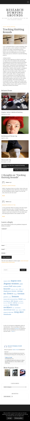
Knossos (16, 301)
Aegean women (11, 283)
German (20, 294)
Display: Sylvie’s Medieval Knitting (11, 112)
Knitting (13, 26)
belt (10, 286)
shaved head (7, 310)
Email (3, 249)
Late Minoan (21, 301)
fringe (15, 293)
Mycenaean (14, 305)
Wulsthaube (7, 314)
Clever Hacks (6, 26)
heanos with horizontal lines (11, 299)
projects (17, 328)
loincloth (10, 302)
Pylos (13, 307)
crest (23, 289)
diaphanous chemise (10, 291)
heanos (15, 296)
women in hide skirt (8, 312)
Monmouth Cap (6, 160)
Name (3, 245)
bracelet (7, 289)
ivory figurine (7, 301)
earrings (20, 291)
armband (6, 286)
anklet (21, 284)
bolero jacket (17, 286)
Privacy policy (18, 418)
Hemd (20, 299)
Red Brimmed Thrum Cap (9, 136)
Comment (4, 228)
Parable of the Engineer (21, 169)
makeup (15, 303)
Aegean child (7, 281)
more (13, 331)
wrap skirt (19, 312)
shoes (13, 310)
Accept (9, 418)
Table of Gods (15, 349)
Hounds (24, 299)
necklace (8, 307)
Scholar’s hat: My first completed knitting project (14, 166)
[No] (28, 416)
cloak (20, 289)
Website (3, 253)
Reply (3, 195)
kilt (12, 301)
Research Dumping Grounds (15, 12)
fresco (10, 293)
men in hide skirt (6, 305)
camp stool (13, 289)
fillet (5, 294)
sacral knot (17, 307)
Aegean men (16, 281)
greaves (6, 296)
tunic (23, 310)
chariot (17, 289)
